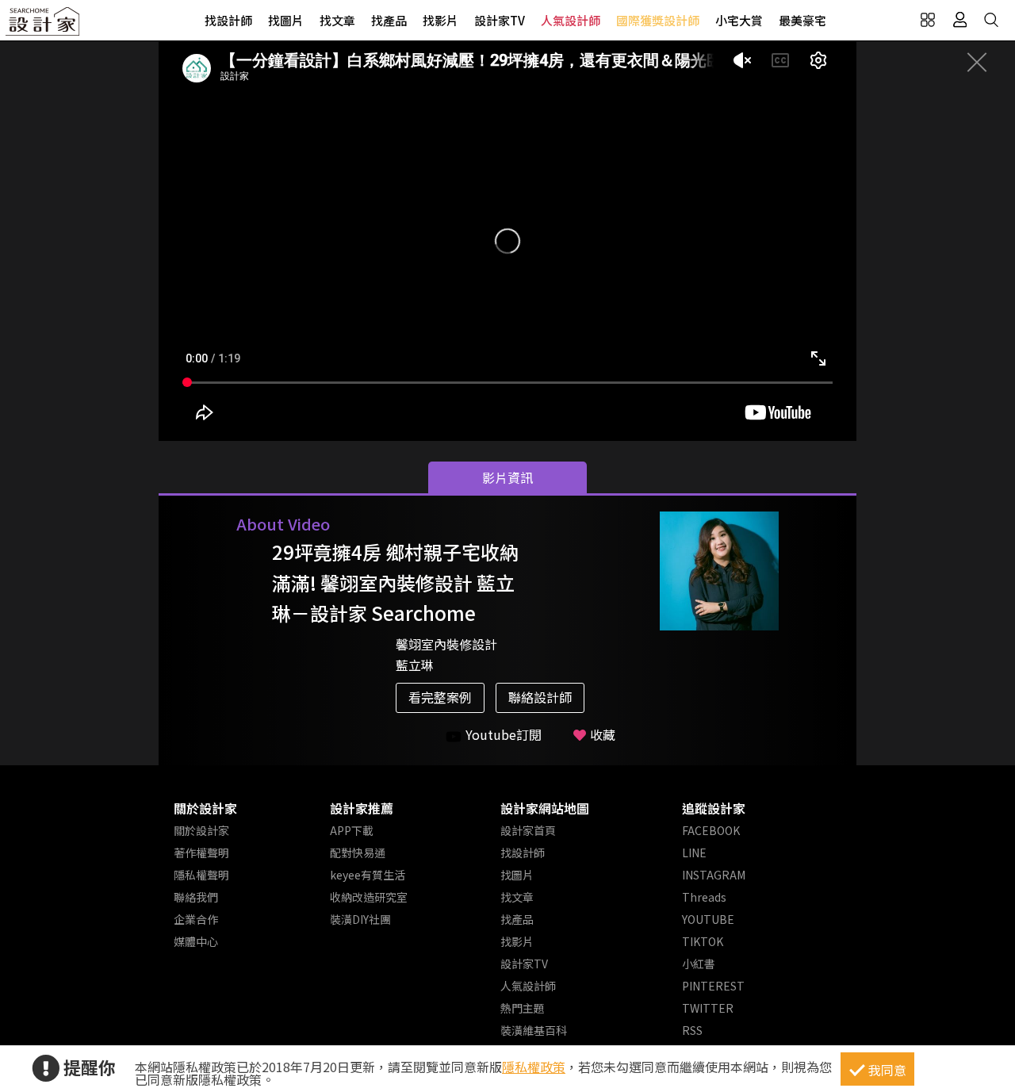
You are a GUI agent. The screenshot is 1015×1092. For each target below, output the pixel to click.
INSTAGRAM (713, 875)
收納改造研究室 (369, 897)
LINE (694, 852)
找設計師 (228, 20)
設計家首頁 (528, 830)
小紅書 (698, 963)
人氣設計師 (570, 20)
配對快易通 (357, 852)
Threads (704, 897)
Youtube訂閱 (503, 734)
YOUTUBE (708, 919)
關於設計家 (205, 808)
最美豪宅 (802, 20)
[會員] (959, 20)
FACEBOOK (711, 830)
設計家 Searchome (43, 26)
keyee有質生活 (367, 875)
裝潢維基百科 (533, 1030)
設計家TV (499, 20)
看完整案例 (440, 697)
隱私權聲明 (201, 875)
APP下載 (351, 830)
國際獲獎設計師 (657, 20)
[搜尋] (991, 20)
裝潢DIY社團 (360, 919)
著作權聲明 (201, 852)
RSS (692, 1030)
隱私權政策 (533, 1066)
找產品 (389, 20)
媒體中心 (196, 941)
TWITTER (707, 1008)
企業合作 (196, 919)
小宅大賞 (739, 20)
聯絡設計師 (540, 697)
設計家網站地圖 (544, 808)
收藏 (602, 734)
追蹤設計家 (713, 808)
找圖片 (286, 20)
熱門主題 (522, 1008)
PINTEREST (713, 986)
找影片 (440, 20)
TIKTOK (702, 941)
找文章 (337, 20)
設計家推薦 (361, 808)
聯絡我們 (196, 897)
